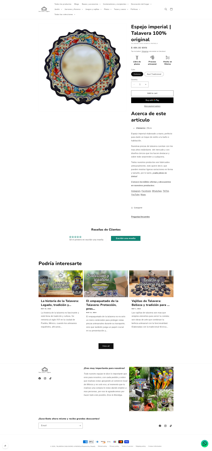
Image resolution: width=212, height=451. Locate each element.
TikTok (166, 191)
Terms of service (127, 446)
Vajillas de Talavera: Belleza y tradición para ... (151, 303)
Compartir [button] (138, 208)
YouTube (135, 195)
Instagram (135, 191)
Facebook (146, 191)
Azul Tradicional (154, 74)
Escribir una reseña (125, 238)
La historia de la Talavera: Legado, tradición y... (60, 303)
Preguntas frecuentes (140, 217)
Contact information (154, 446)
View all (106, 346)
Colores (137, 74)
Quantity (134, 79)
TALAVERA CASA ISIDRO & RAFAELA (69, 446)
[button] (91, 4)
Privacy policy (114, 446)
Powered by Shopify (88, 446)
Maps (143, 195)
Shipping (145, 51)
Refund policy (102, 446)
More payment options (152, 106)
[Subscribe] (80, 426)
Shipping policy (141, 446)
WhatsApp (157, 191)
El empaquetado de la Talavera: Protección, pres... (102, 305)
